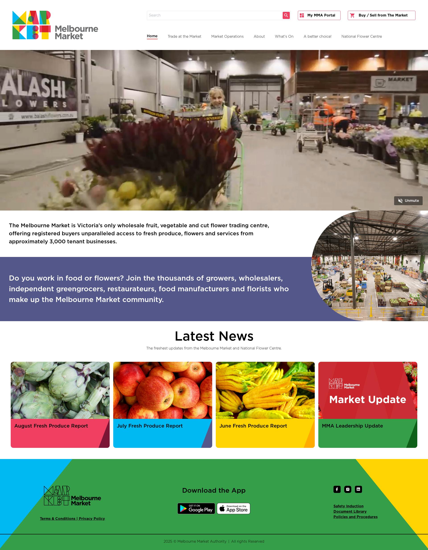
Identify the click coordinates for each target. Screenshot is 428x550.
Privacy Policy (92, 519)
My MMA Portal (321, 15)
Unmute (408, 201)
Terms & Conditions (57, 519)
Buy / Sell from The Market (383, 15)
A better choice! (317, 36)
